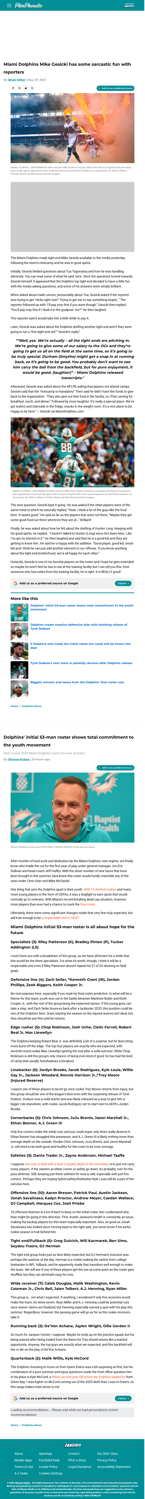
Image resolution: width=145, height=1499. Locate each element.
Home (14, 706)
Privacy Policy (107, 1460)
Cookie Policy (48, 1467)
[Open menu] (9, 5)
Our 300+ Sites (107, 1453)
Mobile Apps (23, 1460)
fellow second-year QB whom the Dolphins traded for (88, 1377)
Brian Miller (16, 80)
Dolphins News (32, 706)
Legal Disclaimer (80, 1467)
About (18, 1453)
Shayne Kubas (18, 759)
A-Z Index (21, 1473)
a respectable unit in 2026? (60, 918)
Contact (73, 1453)
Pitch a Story (77, 1460)
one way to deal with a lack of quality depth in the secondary (67, 1164)
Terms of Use (23, 1467)
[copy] (32, 88)
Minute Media (22, 1482)
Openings (45, 1453)
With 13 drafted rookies (100, 889)
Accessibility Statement (113, 1467)
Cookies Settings (51, 1473)
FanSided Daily (49, 1460)
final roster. (88, 904)
